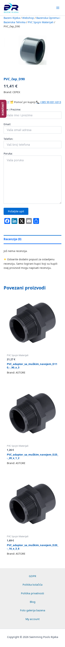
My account (32, 619)
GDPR (32, 576)
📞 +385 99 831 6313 (48, 102)
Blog (32, 602)
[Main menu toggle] (57, 7)
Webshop (28, 18)
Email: (7, 124)
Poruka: (8, 153)
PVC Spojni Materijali (40, 22)
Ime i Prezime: (12, 109)
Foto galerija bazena (32, 610)
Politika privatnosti (32, 593)
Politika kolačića (32, 584)
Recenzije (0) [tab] (12, 239)
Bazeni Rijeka (12, 18)
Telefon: (8, 139)
